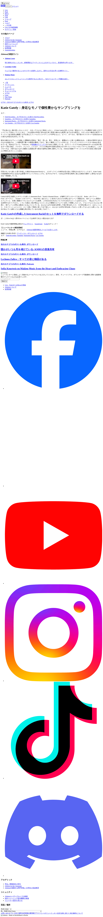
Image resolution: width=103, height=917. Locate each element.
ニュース (8, 87)
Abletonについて (10, 46)
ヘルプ (7, 23)
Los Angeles (40, 235)
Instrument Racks (29, 235)
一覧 (6, 83)
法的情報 (25, 913)
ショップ (8, 19)
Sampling (20, 235)
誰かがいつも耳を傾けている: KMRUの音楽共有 (27, 249)
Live (6, 10)
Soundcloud (38, 224)
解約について (78, 913)
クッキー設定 (55, 913)
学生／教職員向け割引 (13, 884)
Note (6, 15)
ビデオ (7, 93)
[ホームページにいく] (3, 6)
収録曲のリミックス (39, 144)
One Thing (8, 97)
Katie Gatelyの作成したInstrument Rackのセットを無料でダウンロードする (42, 214)
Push (6, 12)
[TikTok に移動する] (53, 778)
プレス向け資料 (16, 913)
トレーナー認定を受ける (14, 900)
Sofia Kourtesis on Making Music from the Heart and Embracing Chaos (38, 268)
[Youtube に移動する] (53, 583)
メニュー (8, 6)
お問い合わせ (5, 913)
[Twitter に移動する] (53, 486)
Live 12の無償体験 (11, 27)
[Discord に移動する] (53, 876)
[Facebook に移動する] (53, 388)
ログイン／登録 (10, 29)
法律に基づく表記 (66, 913)
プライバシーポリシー (43, 913)
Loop (6, 95)
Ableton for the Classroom (13, 40)
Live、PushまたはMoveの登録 (15, 285)
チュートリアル (10, 91)
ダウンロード (9, 89)
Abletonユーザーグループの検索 (16, 896)
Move (7, 14)
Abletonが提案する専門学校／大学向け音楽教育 (22, 42)
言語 (2, 909)
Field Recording (11, 235)
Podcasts (7, 99)
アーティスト (9, 85)
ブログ (7, 38)
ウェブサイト (28, 224)
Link (6, 17)
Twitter (46, 224)
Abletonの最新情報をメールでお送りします (42, 230)
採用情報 (8, 48)
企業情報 (31, 913)
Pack (6, 21)
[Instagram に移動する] (53, 681)
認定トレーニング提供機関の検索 (17, 898)
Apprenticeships (10, 50)
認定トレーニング (11, 44)
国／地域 (4, 911)
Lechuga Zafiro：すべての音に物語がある (24, 259)
